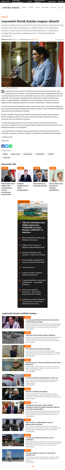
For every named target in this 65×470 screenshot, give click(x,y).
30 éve (38, 7)
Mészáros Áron (7, 39)
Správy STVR (5, 1)
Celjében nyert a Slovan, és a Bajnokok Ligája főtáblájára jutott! (33, 246)
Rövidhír (51, 154)
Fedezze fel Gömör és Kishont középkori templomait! (32, 274)
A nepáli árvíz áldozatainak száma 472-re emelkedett (40, 439)
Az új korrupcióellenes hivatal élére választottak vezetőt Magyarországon (42, 321)
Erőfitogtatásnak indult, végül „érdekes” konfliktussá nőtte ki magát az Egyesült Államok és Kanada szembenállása (42, 407)
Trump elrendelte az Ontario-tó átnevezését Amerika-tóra (40, 454)
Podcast (53, 7)
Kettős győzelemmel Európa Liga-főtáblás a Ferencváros (33, 239)
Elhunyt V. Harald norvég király (36, 391)
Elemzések (45, 7)
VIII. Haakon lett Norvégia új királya (38, 349)
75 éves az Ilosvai (28, 267)
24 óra (32, 201)
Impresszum (51, 1)
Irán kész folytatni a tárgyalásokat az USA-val (42, 378)
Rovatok (29, 1)
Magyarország (15, 154)
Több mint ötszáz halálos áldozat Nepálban (40, 335)
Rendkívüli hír (40, 154)
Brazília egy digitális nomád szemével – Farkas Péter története (33, 254)
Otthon (24, 7)
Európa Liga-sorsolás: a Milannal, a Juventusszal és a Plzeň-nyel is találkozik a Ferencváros (34, 301)
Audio (35, 402)
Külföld (31, 7)
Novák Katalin (28, 154)
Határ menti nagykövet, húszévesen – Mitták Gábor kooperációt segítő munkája (31, 292)
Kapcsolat (61, 1)
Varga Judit (6, 157)
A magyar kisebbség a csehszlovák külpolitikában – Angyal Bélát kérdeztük (34, 282)
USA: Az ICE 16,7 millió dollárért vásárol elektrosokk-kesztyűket (39, 423)
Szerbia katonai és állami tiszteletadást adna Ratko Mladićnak (43, 363)
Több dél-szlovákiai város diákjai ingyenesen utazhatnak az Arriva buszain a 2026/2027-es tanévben (33, 227)
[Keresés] (62, 8)
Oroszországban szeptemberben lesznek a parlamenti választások (33, 261)
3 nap (37, 201)
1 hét (41, 201)
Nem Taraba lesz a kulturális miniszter (40, 185)
